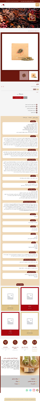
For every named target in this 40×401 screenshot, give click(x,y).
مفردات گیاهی (32, 30)
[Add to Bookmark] (3, 87)
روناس (30, 331)
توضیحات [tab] (30, 117)
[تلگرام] (30, 390)
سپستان (29, 306)
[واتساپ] (27, 390)
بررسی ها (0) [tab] (25, 117)
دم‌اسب (10, 331)
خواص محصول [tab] (35, 117)
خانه (38, 30)
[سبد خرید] (4, 5)
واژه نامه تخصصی (31, 381)
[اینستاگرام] (34, 390)
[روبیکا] (37, 390)
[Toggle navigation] (2, 5)
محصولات (35, 30)
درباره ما (16, 384)
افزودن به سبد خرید (18, 97)
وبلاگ (17, 381)
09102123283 (34, 351)
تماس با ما (33, 384)
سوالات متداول (15, 379)
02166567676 (34, 350)
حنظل (10, 306)
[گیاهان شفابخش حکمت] (37, 5)
